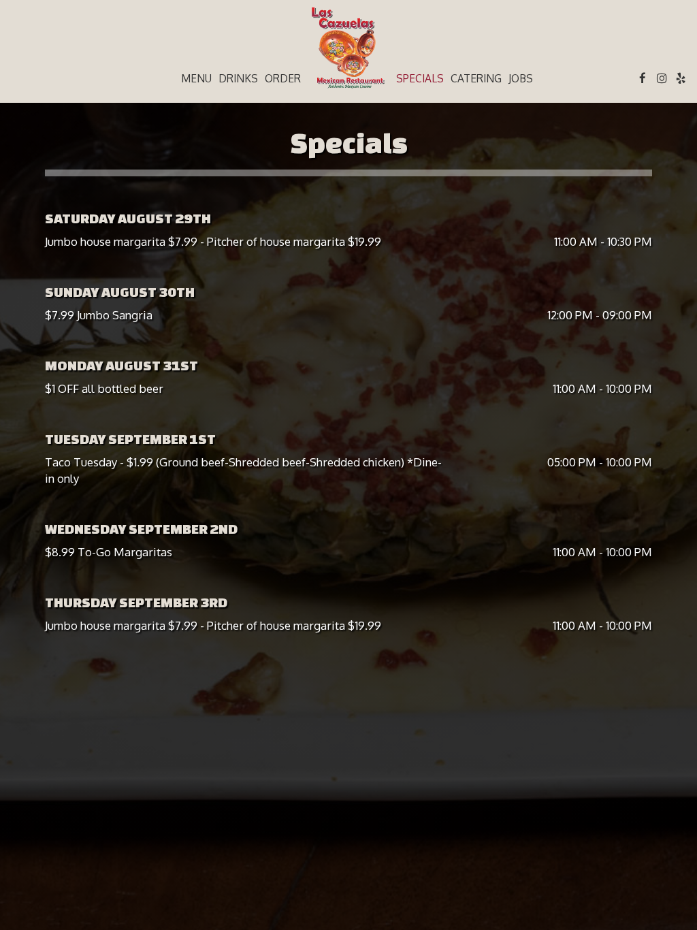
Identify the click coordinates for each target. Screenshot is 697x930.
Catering (476, 78)
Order (283, 78)
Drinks (238, 78)
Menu (196, 78)
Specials (420, 78)
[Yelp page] (680, 78)
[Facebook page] (642, 78)
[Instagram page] (661, 78)
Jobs (520, 78)
